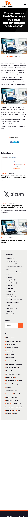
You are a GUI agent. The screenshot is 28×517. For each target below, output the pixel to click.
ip (15, 381)
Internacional (10, 283)
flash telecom (10, 374)
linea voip (15, 384)
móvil (7, 397)
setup (7, 404)
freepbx (18, 374)
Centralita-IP (10, 261)
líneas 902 (17, 394)
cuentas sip (9, 367)
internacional (10, 381)
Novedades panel (11, 302)
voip (14, 410)
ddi (15, 367)
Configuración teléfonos (13, 272)
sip (12, 404)
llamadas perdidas (11, 391)
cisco (18, 361)
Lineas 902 (9, 288)
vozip (18, 410)
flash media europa (11, 371)
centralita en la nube (12, 348)
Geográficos (10, 280)
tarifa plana (17, 404)
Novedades (10, 56)
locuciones (9, 394)
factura (12, 137)
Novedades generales (13, 300)
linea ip (20, 381)
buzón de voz (10, 341)
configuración (10, 364)
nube (12, 397)
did (18, 367)
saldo (16, 137)
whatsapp (9, 414)
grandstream (10, 377)
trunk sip (8, 410)
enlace (3, 65)
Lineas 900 (9, 286)
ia (15, 377)
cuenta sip (19, 364)
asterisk (12, 338)
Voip (7, 311)
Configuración (10, 264)
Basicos (3, 238)
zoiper (15, 414)
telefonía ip (19, 407)
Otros (8, 305)
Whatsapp (9, 314)
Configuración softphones (14, 267)
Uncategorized (10, 308)
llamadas (8, 387)
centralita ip (9, 351)
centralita (18, 341)
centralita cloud (10, 344)
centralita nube (10, 354)
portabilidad (9, 400)
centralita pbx (10, 358)
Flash (8, 277)
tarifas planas (10, 407)
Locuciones (9, 291)
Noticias (8, 294)
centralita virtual (11, 361)
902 (7, 338)
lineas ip (8, 384)
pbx (16, 397)
